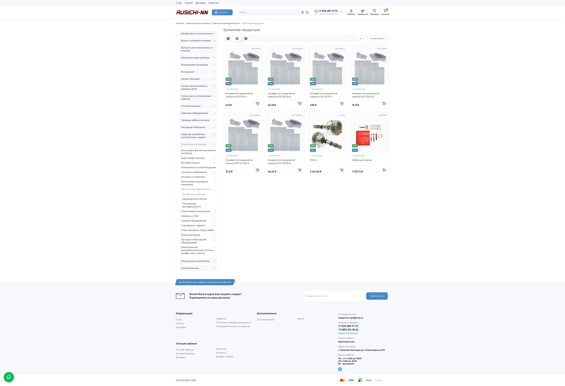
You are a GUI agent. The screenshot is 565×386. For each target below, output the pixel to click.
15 (361, 38)
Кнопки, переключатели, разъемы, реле (194, 87)
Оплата (189, 3)
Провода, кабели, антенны (195, 120)
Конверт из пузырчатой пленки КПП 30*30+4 (281, 162)
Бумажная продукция (194, 194)
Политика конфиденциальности (233, 322)
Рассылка (221, 349)
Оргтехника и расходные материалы (194, 183)
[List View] (228, 38)
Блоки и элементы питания (196, 40)
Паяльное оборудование (194, 113)
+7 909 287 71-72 (328, 11)
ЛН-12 (313, 160)
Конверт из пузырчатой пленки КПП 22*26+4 (239, 162)
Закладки (181, 357)
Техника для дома (190, 235)
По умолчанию (377, 38)
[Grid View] (237, 38)
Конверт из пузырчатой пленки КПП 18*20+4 (281, 95)
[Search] (307, 12)
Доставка (201, 3)
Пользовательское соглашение (233, 326)
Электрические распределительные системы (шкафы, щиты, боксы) (197, 250)
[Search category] (302, 12)
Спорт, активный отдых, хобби (197, 230)
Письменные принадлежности (191, 205)
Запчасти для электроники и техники (196, 49)
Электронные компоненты (195, 261)
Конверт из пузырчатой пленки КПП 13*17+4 (323, 95)
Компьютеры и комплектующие (198, 167)
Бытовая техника (190, 162)
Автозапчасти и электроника (196, 33)
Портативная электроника (195, 211)
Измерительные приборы (195, 57)
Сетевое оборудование (194, 220)
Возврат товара (224, 356)
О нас (179, 3)
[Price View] (246, 38)
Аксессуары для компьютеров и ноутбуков (198, 152)
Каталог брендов (190, 79)
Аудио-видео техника (192, 158)
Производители (266, 319)
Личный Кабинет (185, 349)
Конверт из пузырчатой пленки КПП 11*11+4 (239, 95)
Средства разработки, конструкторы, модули (193, 136)
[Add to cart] (257, 103)
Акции (300, 318)
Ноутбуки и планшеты (193, 177)
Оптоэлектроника (190, 106)
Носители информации (194, 172)
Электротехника (190, 268)
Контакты (221, 352)
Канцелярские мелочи (194, 199)
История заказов (185, 353)
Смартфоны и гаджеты (193, 225)
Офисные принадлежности (196, 189)
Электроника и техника (193, 144)
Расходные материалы (193, 127)
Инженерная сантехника (194, 64)
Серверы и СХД (189, 216)
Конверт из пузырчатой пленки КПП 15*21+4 (365, 95)
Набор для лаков (362, 160)
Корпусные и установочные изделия (196, 97)
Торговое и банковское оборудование (193, 241)
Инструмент (187, 72)
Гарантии (213, 3)
